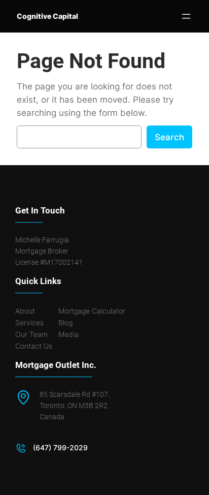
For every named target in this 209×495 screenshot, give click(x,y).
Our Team (31, 334)
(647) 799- (51, 447)
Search (169, 137)
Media (68, 334)
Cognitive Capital (47, 16)
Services (29, 322)
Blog (65, 322)
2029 (78, 447)
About (25, 310)
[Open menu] (186, 16)
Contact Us (33, 346)
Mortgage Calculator (91, 310)
